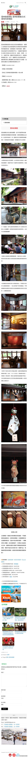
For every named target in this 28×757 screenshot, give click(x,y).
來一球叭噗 (7, 21)
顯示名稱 (3, 691)
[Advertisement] (14, 102)
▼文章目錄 (5, 119)
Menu (3, 2)
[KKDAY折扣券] (11, 589)
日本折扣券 (10, 559)
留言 (2, 672)
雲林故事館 (7, 122)
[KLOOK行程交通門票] (11, 597)
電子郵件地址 (3, 697)
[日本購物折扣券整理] (14, 12)
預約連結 (16, 563)
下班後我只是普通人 (8, 724)
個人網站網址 (3, 703)
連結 (11, 576)
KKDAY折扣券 (17, 559)
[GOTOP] (18, 755)
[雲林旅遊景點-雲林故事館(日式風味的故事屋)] (14, 31)
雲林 (2, 21)
